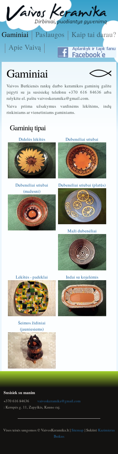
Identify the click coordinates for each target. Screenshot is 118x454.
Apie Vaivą (25, 47)
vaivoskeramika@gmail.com (59, 400)
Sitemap (77, 429)
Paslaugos (50, 34)
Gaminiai (15, 34)
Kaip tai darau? (93, 34)
